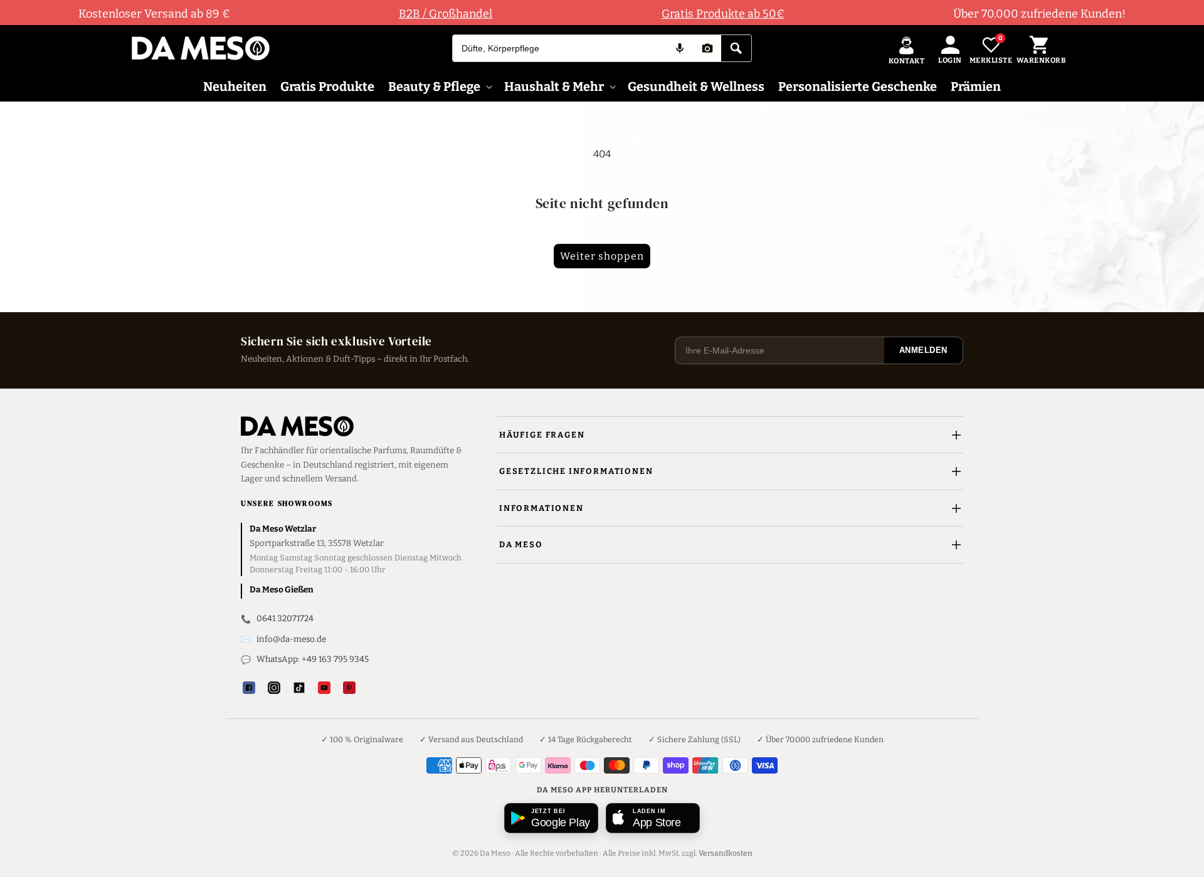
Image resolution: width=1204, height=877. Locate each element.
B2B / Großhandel (445, 14)
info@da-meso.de (291, 639)
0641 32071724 (285, 618)
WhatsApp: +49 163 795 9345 (312, 659)
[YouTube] (324, 687)
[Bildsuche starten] (707, 48)
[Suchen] (736, 48)
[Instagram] (274, 688)
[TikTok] (299, 687)
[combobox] (559, 48)
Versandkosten (725, 853)
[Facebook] (249, 687)
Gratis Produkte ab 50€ (723, 14)
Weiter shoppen (602, 256)
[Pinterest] (349, 687)
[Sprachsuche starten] (680, 48)
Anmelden (923, 350)
